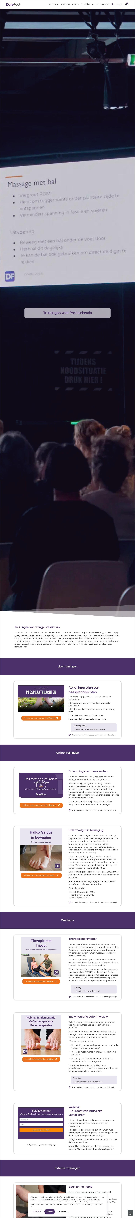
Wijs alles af (37, 1211)
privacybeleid (60, 1204)
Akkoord (50, 1211)
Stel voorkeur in (63, 1211)
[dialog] (67, 609)
